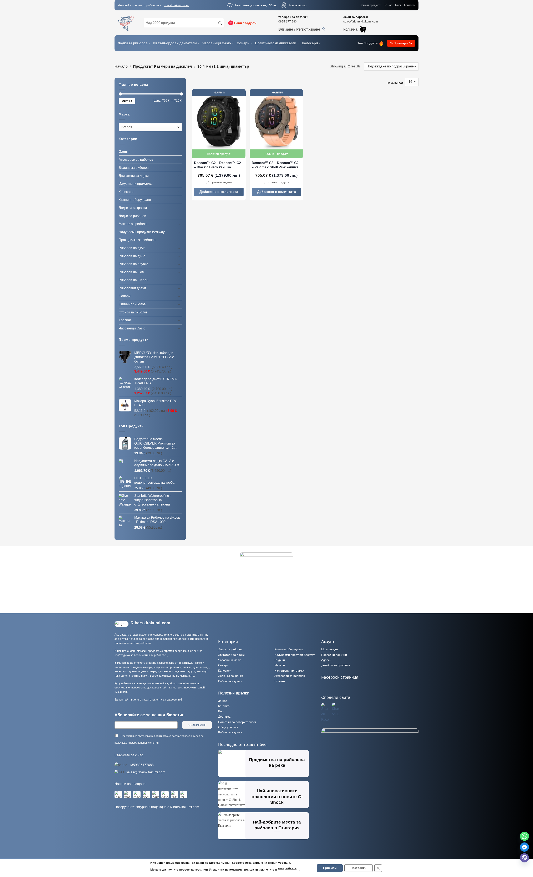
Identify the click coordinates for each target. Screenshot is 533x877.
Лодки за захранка (133, 208)
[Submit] (220, 22)
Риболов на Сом (131, 272)
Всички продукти (370, 5)
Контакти (409, 5)
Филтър (127, 100)
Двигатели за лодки (134, 175)
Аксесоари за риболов (136, 159)
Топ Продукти (367, 43)
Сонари (243, 43)
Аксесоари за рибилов (289, 675)
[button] (301, 29)
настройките (287, 868)
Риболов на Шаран (133, 280)
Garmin (124, 151)
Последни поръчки (334, 654)
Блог (398, 5)
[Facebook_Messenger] (524, 847)
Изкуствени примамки (136, 183)
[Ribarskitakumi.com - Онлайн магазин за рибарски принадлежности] (126, 23)
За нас (388, 5)
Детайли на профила (335, 665)
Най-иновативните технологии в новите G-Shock (277, 796)
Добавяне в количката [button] (218, 192)
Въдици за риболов (134, 167)
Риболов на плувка (133, 264)
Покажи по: (395, 82)
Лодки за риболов (133, 43)
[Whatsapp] (524, 836)
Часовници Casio (216, 43)
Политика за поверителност (237, 722)
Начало (121, 66)
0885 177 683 (287, 21)
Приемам (329, 868)
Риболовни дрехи (132, 288)
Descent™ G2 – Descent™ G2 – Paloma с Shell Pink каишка (275, 165)
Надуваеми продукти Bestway (142, 232)
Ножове (279, 681)
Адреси (326, 660)
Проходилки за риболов (137, 240)
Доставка (224, 716)
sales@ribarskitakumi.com (360, 21)
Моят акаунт (329, 649)
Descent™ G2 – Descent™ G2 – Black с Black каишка (217, 165)
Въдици (279, 660)
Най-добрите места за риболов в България (277, 825)
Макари (279, 665)
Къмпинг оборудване (135, 199)
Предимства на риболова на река (277, 762)
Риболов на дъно (132, 256)
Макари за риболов (133, 224)
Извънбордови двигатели (175, 43)
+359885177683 (141, 765)
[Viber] (524, 857)
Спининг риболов (132, 304)
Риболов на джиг (132, 248)
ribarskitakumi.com (176, 5)
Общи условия (228, 727)
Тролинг (125, 320)
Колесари (310, 43)
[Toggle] (179, 159)
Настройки (358, 868)
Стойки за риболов (133, 312)
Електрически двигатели (275, 43)
